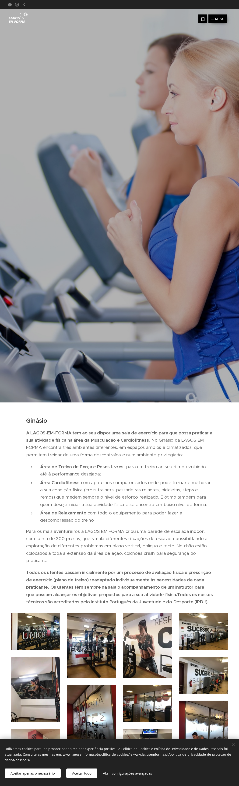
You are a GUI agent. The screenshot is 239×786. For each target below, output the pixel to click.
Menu (220, 19)
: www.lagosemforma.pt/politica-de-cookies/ (95, 754)
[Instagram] (17, 5)
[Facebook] (10, 5)
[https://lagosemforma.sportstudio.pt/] (24, 5)
